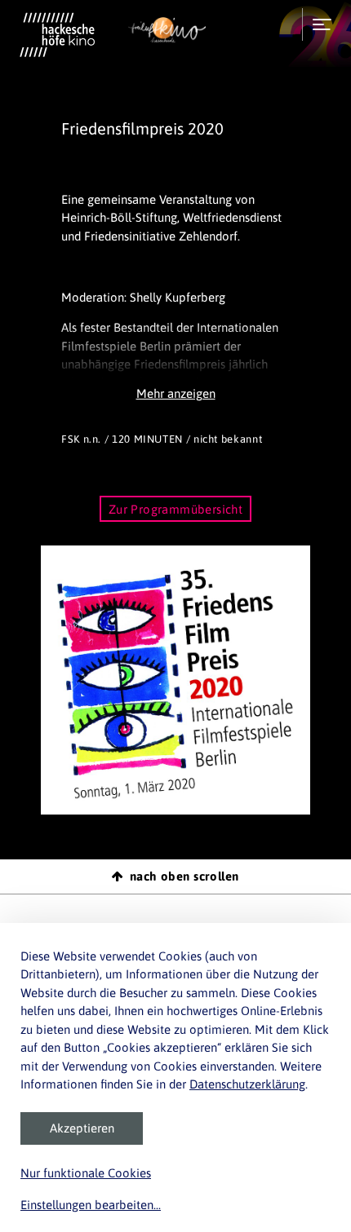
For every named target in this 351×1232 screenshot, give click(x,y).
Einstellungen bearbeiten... (90, 1205)
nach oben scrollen (184, 876)
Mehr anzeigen (175, 393)
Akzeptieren (82, 1128)
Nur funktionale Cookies (85, 1173)
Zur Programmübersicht (176, 509)
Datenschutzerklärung (247, 1084)
